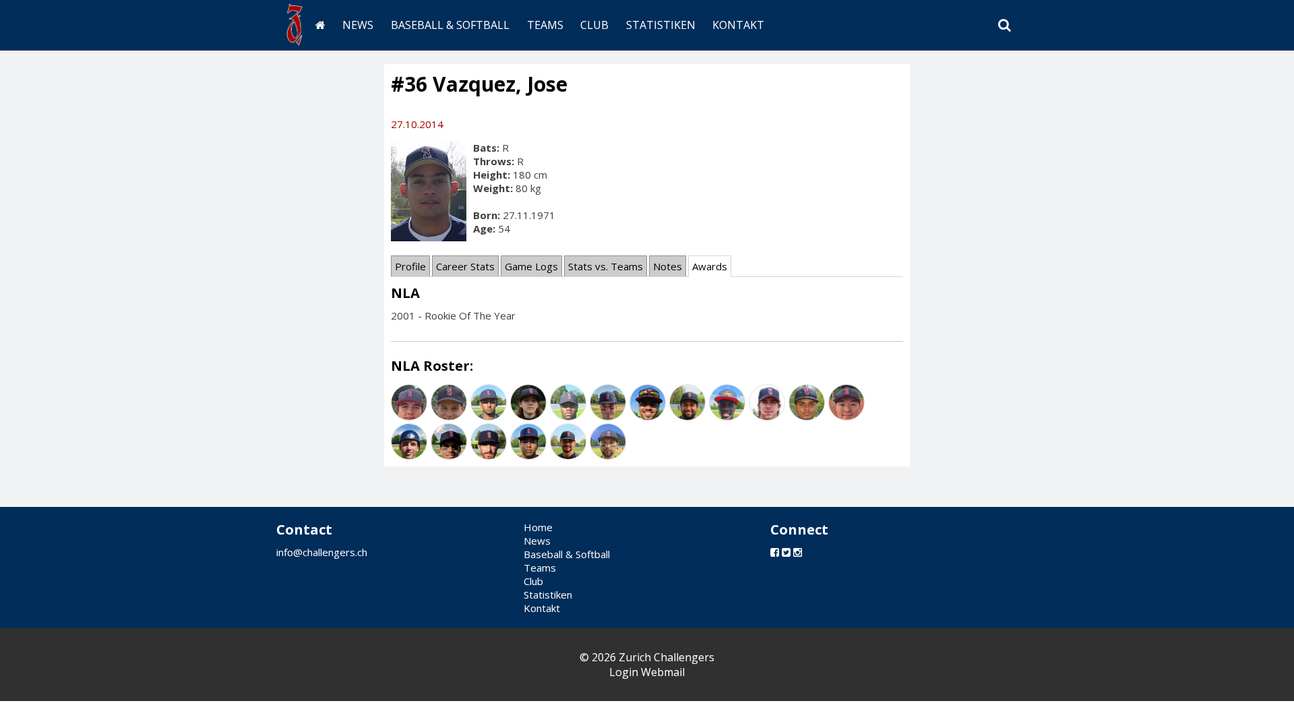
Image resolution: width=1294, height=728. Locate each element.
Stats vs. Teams (605, 266)
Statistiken (661, 25)
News (357, 25)
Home (538, 527)
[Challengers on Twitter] (786, 552)
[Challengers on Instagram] (797, 552)
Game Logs (531, 266)
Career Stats (465, 266)
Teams (545, 25)
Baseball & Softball (450, 25)
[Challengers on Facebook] (774, 552)
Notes (667, 266)
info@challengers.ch (321, 552)
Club (594, 25)
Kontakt (738, 25)
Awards (709, 266)
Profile (410, 266)
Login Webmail (647, 672)
